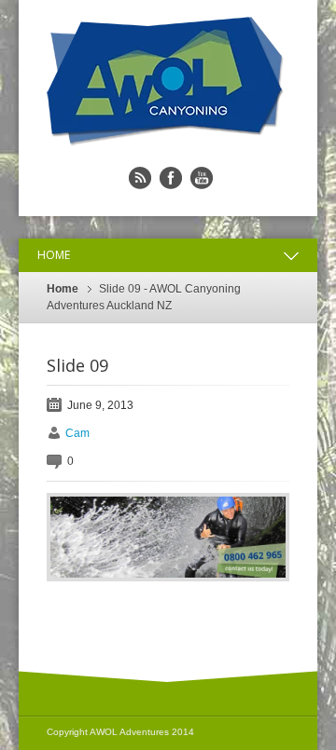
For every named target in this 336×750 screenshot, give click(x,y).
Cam (77, 433)
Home (62, 288)
